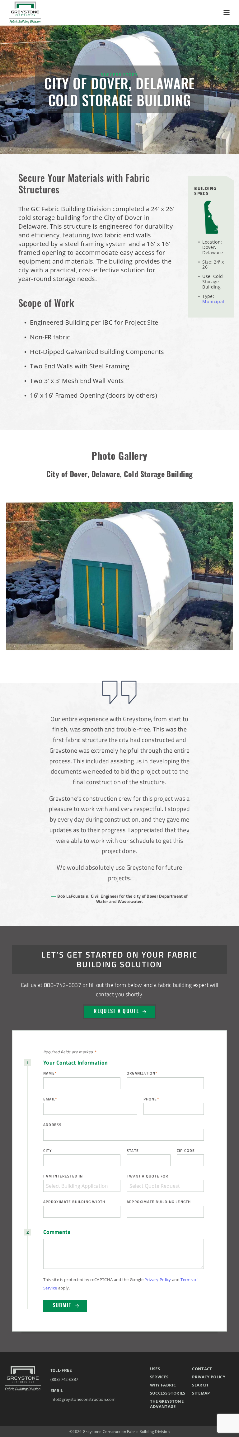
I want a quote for (147, 1176)
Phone (151, 1099)
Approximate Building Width (74, 1201)
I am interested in (63, 1176)
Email (50, 1099)
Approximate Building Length (159, 1201)
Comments (57, 1232)
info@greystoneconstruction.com (83, 1399)
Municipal (213, 301)
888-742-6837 (62, 984)
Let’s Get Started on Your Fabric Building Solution (119, 959)
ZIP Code (186, 1150)
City (47, 1150)
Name (50, 1073)
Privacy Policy (157, 1279)
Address (52, 1124)
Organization (142, 1073)
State (133, 1150)
